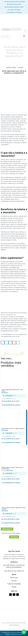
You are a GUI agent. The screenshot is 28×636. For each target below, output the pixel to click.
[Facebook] (2, 36)
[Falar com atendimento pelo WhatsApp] (24, 632)
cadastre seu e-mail (16, 634)
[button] (25, 30)
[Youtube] (5, 36)
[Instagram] (8, 36)
